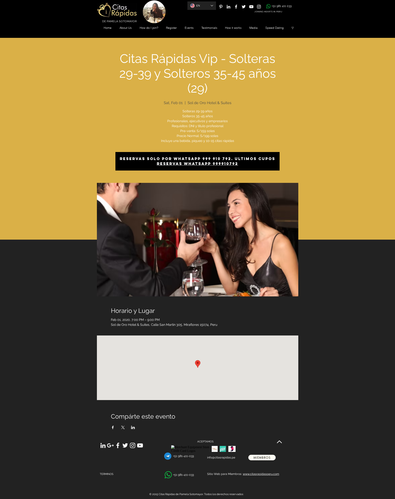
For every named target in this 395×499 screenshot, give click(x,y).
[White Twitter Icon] (243, 6)
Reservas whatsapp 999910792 (197, 163)
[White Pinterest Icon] (220, 6)
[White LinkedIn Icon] (228, 6)
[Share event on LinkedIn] (133, 427)
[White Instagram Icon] (258, 6)
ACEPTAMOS (205, 441)
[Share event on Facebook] (113, 427)
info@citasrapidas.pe (221, 457)
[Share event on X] (123, 427)
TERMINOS (106, 474)
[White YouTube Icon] (251, 6)
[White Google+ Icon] (110, 445)
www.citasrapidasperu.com (261, 474)
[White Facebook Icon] (236, 6)
